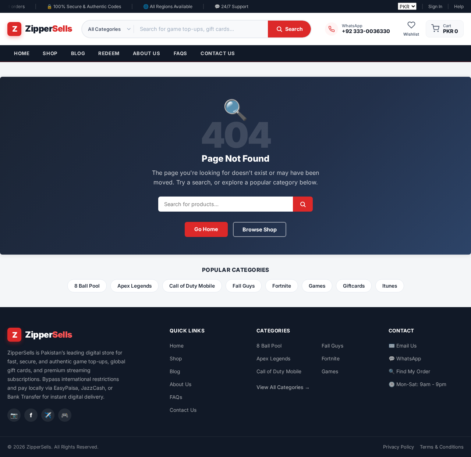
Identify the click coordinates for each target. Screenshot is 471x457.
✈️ (48, 415)
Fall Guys (244, 286)
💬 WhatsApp (405, 358)
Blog (78, 53)
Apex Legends (134, 286)
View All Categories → (283, 387)
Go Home (206, 229)
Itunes (389, 286)
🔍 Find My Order (409, 371)
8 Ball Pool (87, 286)
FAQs (180, 53)
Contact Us (218, 53)
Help (459, 6)
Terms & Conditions (442, 447)
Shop (50, 53)
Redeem (109, 53)
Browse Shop (259, 229)
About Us (146, 53)
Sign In (435, 6)
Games (317, 286)
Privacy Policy (398, 447)
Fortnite (281, 286)
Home (21, 53)
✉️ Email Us (403, 346)
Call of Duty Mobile (192, 286)
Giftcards (354, 286)
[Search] (303, 204)
